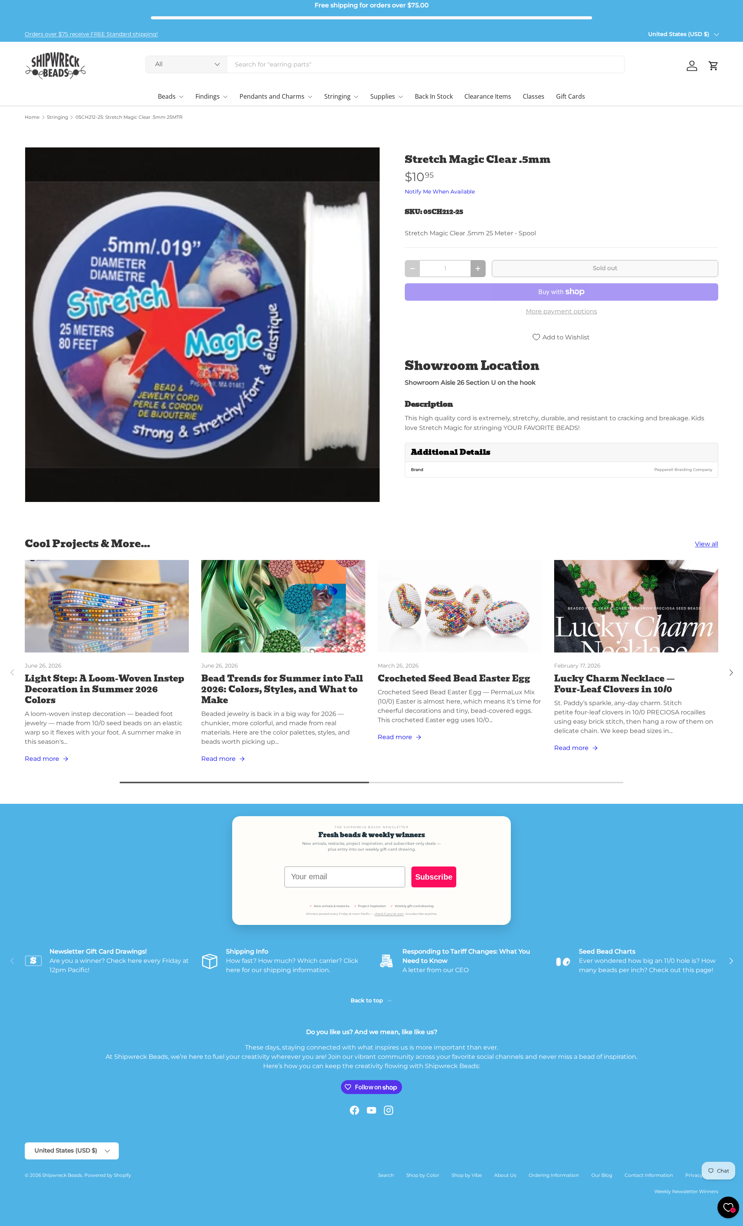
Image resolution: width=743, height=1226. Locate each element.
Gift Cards (570, 96)
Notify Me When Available (440, 191)
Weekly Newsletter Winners (686, 1191)
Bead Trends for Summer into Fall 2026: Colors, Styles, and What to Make (282, 689)
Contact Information (649, 1175)
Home (32, 117)
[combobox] (385, 64)
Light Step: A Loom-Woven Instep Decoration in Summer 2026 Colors (104, 689)
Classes (533, 96)
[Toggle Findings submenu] (225, 96)
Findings (207, 96)
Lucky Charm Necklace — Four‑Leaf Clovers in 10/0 (614, 684)
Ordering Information (554, 1175)
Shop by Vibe (467, 1175)
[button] (713, 65)
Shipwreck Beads (62, 1175)
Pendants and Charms (272, 96)
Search (386, 1175)
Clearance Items (487, 96)
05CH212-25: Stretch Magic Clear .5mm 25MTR (129, 117)
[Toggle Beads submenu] (181, 96)
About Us (505, 1175)
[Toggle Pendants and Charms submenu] (310, 96)
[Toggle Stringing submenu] (356, 96)
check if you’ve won (389, 914)
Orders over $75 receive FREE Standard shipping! (91, 34)
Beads (167, 96)
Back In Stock (434, 96)
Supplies (382, 96)
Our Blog (601, 1175)
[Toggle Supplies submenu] (400, 96)
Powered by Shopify (107, 1175)
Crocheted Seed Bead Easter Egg (454, 678)
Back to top (368, 1000)
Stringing (337, 96)
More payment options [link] (561, 311)
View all (706, 544)
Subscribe (433, 877)
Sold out (605, 268)
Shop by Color (422, 1175)
